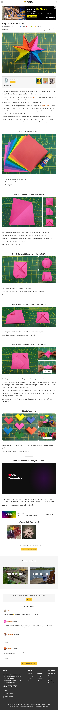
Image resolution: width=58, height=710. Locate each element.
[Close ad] (55, 7)
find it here (32, 97)
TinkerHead (8, 86)
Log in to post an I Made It (29, 549)
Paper (17, 26)
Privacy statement (35, 704)
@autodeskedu (9, 696)
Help (49, 678)
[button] (2, 2)
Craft (13, 26)
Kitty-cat (9, 611)
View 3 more (47, 371)
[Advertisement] (29, 13)
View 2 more (47, 438)
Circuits (30, 673)
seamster (9, 648)
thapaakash (7, 26)
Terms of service (25, 704)
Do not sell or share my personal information (22, 707)
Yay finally (10, 621)
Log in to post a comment (29, 663)
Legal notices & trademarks (42, 707)
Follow (12, 82)
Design (30, 678)
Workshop (30, 676)
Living (39, 676)
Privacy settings (46, 704)
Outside (39, 678)
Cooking (39, 673)
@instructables (9, 693)
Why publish (51, 673)
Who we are (51, 683)
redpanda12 (10, 634)
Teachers (39, 680)
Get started (51, 676)
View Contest (49, 514)
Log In (29, 600)
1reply (6, 642)
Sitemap (50, 680)
